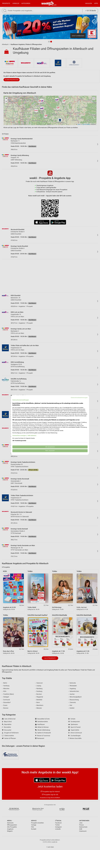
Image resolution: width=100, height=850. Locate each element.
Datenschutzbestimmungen (79, 397)
